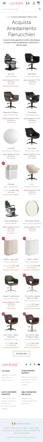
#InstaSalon (25, 403)
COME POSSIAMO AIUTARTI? (28, 372)
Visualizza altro (21, 354)
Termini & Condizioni (14, 437)
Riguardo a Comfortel (9, 375)
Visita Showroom (7, 378)
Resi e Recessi (26, 382)
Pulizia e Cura (6, 403)
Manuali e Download (8, 401)
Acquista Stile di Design (29, 401)
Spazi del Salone (27, 398)
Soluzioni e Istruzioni (9, 398)
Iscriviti (5, 80)
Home (8, 17)
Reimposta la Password (29, 377)
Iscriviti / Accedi (7, 380)
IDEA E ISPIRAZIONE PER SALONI (29, 393)
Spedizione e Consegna (29, 380)
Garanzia (24, 385)
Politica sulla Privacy (29, 437)
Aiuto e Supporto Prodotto (9, 393)
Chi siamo (6, 371)
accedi (10, 80)
